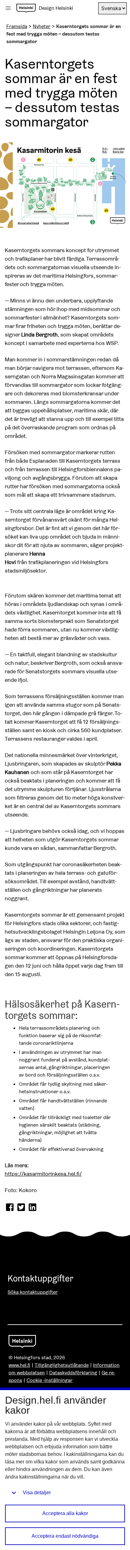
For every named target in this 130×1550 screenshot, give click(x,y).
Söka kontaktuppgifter (33, 1292)
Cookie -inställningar (50, 1380)
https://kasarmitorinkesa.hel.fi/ (43, 1173)
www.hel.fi (19, 1365)
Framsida (16, 26)
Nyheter (41, 26)
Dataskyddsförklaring (73, 1372)
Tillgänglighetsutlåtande (62, 1365)
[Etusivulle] (26, 8)
